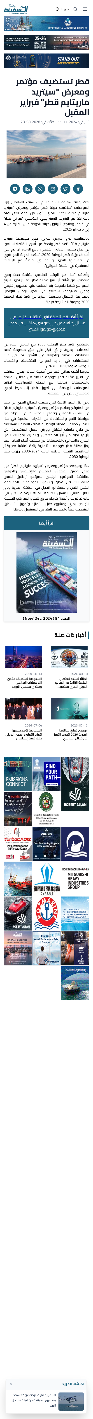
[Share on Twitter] (65, 189)
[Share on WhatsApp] (40, 189)
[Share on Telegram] (15, 189)
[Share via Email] (53, 189)
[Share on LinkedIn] (28, 189)
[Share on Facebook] (78, 189)
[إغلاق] (11, 1384)
